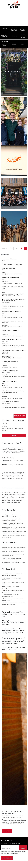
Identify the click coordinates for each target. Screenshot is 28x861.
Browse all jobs (19, 415)
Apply (14, 435)
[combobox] (15, 248)
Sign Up (23, 848)
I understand (7, 858)
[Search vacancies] (25, 248)
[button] (14, 72)
